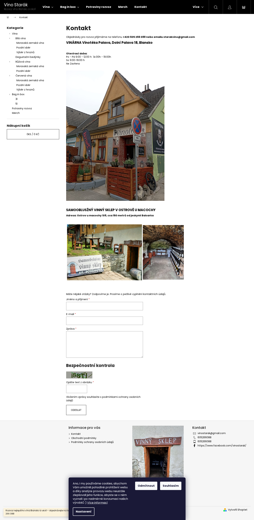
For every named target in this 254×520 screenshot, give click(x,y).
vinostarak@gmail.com (212, 433)
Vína (14, 33)
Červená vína (24, 75)
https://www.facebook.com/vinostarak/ (222, 445)
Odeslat (76, 410)
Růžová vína (23, 61)
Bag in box (18, 94)
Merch (16, 113)
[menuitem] (48, 7)
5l (16, 103)
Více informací (97, 503)
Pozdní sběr (23, 47)
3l (16, 99)
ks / (33, 134)
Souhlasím (171, 486)
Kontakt (76, 434)
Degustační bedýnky (28, 57)
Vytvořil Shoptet (237, 509)
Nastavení (83, 512)
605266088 (204, 437)
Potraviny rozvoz (22, 108)
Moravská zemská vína (30, 43)
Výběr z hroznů (25, 52)
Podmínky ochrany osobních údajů (92, 442)
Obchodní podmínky (83, 438)
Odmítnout (146, 486)
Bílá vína (21, 38)
